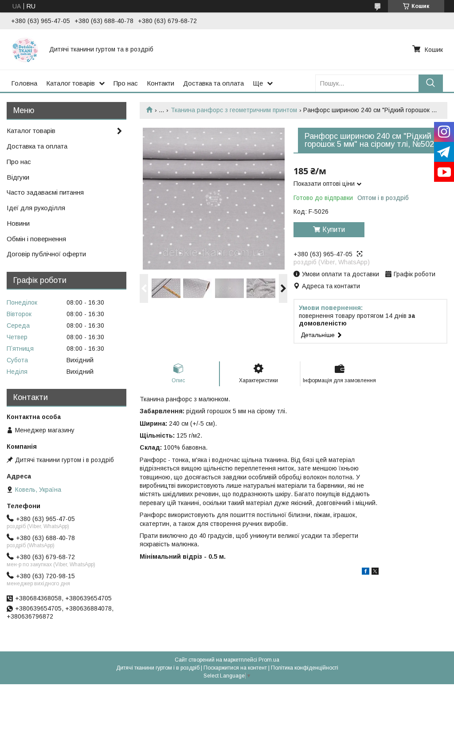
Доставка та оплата (213, 83)
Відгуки (18, 177)
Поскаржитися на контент (235, 668)
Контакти (160, 83)
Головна (24, 83)
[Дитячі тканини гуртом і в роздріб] (25, 49)
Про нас (126, 83)
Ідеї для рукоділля (36, 208)
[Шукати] (431, 83)
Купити (333, 229)
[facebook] (365, 572)
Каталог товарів (70, 83)
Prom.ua (268, 660)
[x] (375, 572)
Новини (18, 223)
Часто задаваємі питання (45, 192)
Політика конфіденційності (304, 668)
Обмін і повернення (36, 239)
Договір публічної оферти (46, 254)
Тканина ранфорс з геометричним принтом (234, 110)
